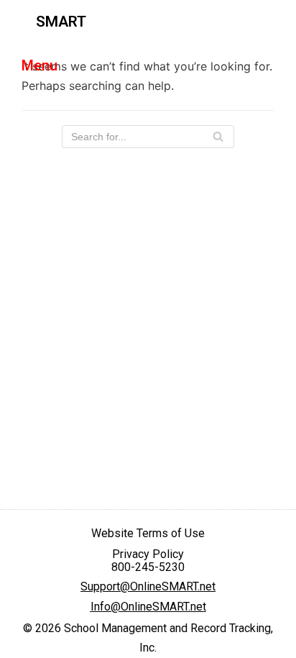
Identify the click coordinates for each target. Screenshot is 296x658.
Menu (39, 65)
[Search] (218, 136)
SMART (61, 21)
